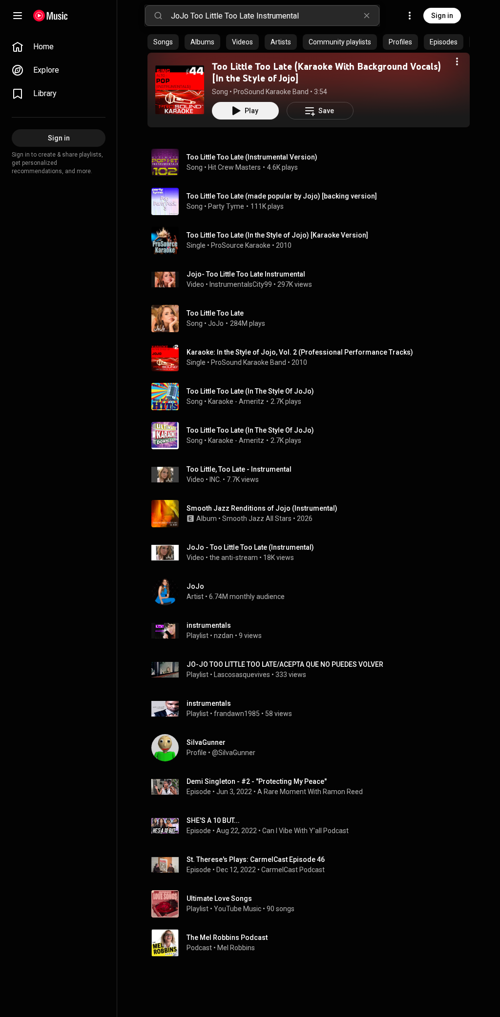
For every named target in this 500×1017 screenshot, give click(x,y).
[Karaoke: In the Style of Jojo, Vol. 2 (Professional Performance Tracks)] (312, 357)
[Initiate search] (158, 15)
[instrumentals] (312, 630)
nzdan (223, 635)
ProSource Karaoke (241, 245)
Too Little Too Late (215, 313)
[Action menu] (457, 61)
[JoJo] (312, 591)
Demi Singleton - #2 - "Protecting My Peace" (257, 781)
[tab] (163, 42)
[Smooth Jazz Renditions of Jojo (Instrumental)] (312, 513)
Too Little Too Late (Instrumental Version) (252, 157)
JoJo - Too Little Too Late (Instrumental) (250, 547)
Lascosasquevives (242, 674)
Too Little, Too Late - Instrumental (239, 469)
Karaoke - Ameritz (236, 401)
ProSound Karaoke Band (271, 92)
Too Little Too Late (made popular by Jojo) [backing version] (282, 196)
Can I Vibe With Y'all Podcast (305, 831)
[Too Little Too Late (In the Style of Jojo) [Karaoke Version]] (312, 240)
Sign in (442, 16)
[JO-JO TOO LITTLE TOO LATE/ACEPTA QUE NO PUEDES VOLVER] (312, 669)
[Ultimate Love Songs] (312, 903)
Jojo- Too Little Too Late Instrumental (246, 274)
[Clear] (367, 15)
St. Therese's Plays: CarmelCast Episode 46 (256, 859)
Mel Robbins (236, 948)
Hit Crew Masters (234, 167)
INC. (215, 479)
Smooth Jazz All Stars (257, 518)
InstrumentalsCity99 (240, 284)
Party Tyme (226, 206)
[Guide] (17, 15)
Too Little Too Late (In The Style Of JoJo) (250, 391)
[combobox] (275, 15)
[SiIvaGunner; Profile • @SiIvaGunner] (312, 747)
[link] (58, 47)
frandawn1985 (237, 714)
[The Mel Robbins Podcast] (312, 942)
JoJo (216, 323)
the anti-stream (233, 557)
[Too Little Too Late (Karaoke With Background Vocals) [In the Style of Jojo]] (179, 89)
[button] (179, 89)
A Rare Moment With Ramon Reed (310, 792)
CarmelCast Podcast (293, 870)
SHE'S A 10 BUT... (213, 820)
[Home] (50, 15)
